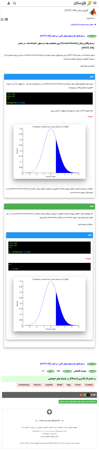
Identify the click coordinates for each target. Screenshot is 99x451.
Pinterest (37, 385)
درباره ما (32, 428)
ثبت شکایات (52, 428)
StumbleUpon (24, 385)
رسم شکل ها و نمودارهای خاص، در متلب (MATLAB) (62, 36)
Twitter (78, 385)
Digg (69, 385)
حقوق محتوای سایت (70, 428)
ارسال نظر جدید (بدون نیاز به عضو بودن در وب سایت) (78, 402)
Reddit (59, 385)
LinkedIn (49, 385)
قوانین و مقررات (41, 428)
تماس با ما (25, 428)
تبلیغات (60, 428)
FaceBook (89, 385)
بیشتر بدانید (24, 443)
